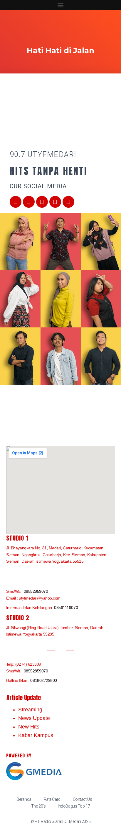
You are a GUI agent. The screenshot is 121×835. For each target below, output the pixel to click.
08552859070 (36, 591)
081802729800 (43, 680)
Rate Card (52, 799)
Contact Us (82, 799)
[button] (60, 5)
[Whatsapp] (68, 202)
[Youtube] (42, 202)
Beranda (24, 799)
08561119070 (66, 607)
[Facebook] (15, 202)
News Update (34, 718)
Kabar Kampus (35, 735)
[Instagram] (55, 202)
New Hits (28, 727)
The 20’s (38, 806)
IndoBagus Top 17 (74, 806)
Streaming (30, 710)
